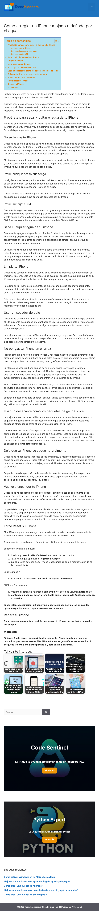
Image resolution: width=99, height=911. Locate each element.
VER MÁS (49, 839)
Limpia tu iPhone (15, 60)
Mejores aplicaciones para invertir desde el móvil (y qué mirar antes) (41, 890)
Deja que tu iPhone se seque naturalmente (27, 74)
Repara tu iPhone (16, 84)
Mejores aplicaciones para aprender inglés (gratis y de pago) (37, 881)
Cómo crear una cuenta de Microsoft (23, 886)
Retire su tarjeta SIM (19, 54)
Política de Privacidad (71, 907)
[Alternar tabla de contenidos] (55, 41)
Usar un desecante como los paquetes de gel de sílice (33, 71)
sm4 (58, 907)
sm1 (41, 907)
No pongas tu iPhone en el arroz (22, 67)
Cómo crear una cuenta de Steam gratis (25, 894)
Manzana (14, 87)
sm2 (46, 907)
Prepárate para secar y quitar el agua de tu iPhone (31, 45)
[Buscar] (46, 712)
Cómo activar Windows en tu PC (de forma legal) (30, 877)
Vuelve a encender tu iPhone (21, 77)
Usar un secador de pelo (19, 64)
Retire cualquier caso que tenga (24, 51)
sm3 (52, 907)
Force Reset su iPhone (18, 81)
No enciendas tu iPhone (21, 48)
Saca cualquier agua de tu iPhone (23, 57)
